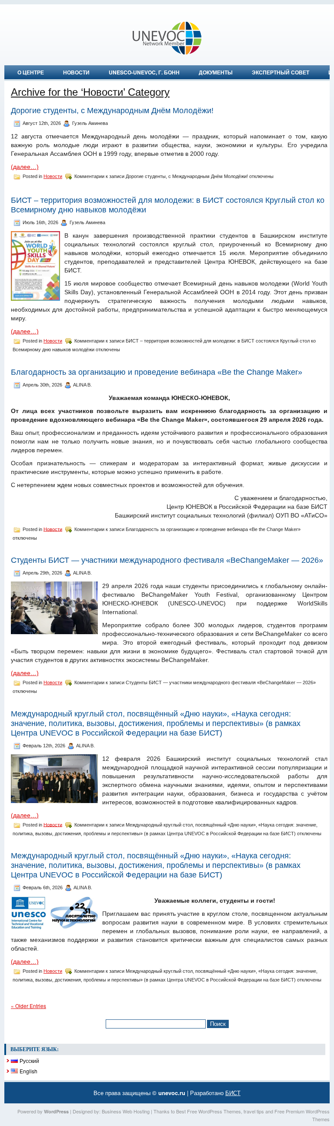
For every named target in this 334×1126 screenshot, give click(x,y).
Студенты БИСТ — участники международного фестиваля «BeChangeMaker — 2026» (167, 560)
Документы (216, 72)
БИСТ (232, 1093)
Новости (76, 72)
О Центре (30, 72)
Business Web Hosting (126, 1111)
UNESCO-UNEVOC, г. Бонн (144, 72)
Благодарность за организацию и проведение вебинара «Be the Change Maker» (156, 372)
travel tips (254, 1111)
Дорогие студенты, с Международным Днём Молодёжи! (112, 110)
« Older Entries (28, 1005)
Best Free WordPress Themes (208, 1111)
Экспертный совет (280, 72)
